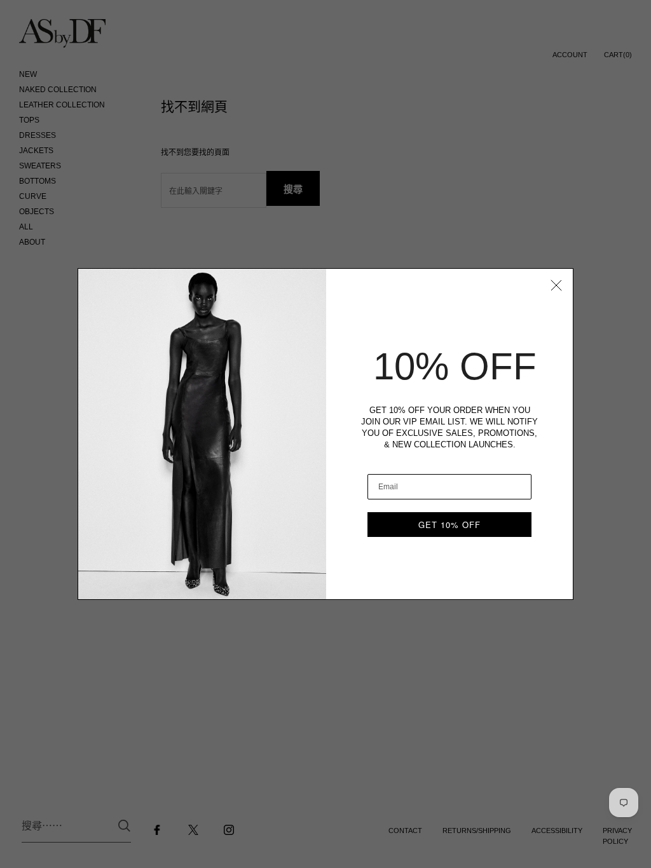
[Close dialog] (556, 285)
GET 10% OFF (449, 525)
